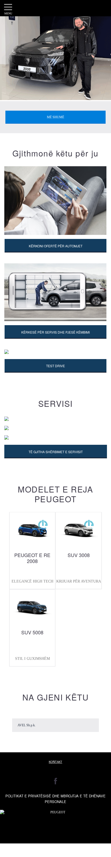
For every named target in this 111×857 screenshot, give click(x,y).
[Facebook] (55, 781)
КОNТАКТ (55, 761)
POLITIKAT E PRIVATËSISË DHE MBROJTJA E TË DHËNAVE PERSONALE (55, 798)
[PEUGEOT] (55, 8)
